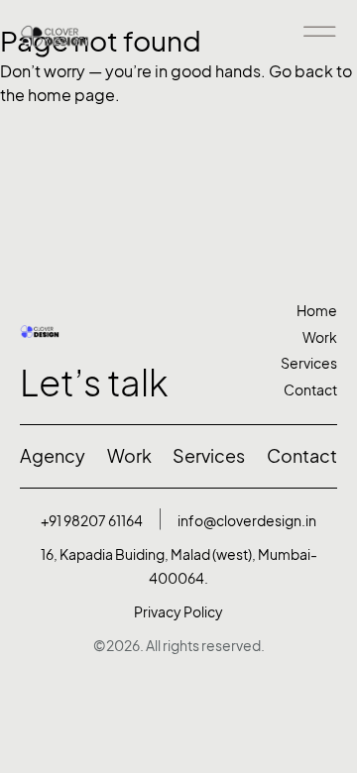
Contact (310, 390)
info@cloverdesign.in (247, 520)
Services (309, 363)
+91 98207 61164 (92, 520)
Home (317, 310)
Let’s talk (94, 383)
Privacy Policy (178, 612)
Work (319, 337)
